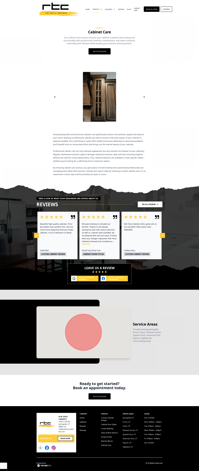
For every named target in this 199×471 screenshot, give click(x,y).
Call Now (166, 9)
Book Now (65, 438)
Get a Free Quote (99, 51)
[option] (99, 97)
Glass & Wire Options (109, 433)
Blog (129, 9)
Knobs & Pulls (106, 437)
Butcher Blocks (107, 441)
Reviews (121, 9)
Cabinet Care (137, 9)
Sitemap (83, 430)
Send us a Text (151, 9)
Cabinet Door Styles (109, 424)
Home (87, 9)
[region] (99, 97)
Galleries (83, 422)
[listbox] (99, 97)
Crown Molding (107, 428)
